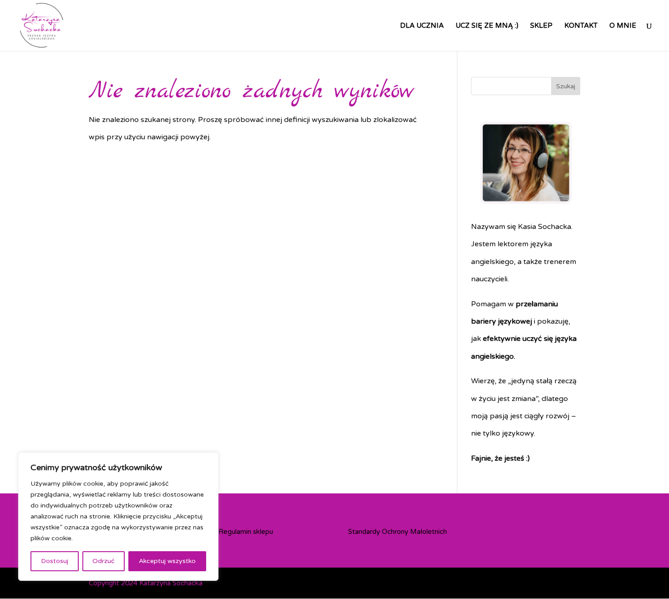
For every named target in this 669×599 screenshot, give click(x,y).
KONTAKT (581, 26)
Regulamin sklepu (245, 532)
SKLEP (541, 26)
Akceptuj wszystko (167, 561)
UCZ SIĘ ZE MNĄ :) (487, 26)
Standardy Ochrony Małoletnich (397, 532)
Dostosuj (54, 561)
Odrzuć (103, 561)
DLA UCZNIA (422, 26)
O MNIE (622, 26)
